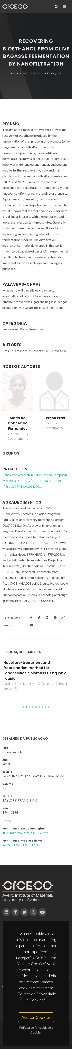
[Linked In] (6, 912)
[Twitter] (24, 912)
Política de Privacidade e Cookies (36, 1029)
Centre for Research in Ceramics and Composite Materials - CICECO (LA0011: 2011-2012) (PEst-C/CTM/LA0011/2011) (35, 480)
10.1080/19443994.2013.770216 (25, 833)
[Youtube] (42, 912)
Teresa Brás (54, 418)
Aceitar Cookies (36, 1017)
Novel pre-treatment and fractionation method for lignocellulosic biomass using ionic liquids (34, 670)
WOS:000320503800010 (20, 845)
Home (15, 73)
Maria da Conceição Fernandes (18, 423)
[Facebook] (15, 912)
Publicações (53, 73)
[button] (23, 707)
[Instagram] (33, 912)
